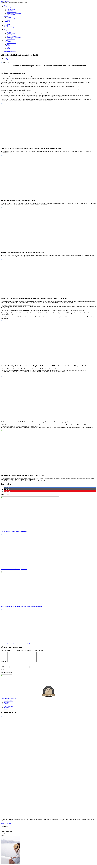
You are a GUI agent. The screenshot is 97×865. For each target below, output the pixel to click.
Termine (6, 25)
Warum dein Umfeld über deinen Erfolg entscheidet (14, 569)
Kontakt (6, 703)
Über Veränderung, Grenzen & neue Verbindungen (14, 531)
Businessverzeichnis (11, 18)
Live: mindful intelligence (10, 27)
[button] (6, 487)
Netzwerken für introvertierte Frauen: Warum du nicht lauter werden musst (20, 643)
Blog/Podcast (7, 21)
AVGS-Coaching (11, 9)
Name (2, 664)
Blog (8, 22)
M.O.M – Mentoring (12, 12)
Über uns (6, 16)
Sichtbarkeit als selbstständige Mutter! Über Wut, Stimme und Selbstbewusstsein (21, 606)
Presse (8, 20)
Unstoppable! (10, 10)
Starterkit (9, 8)
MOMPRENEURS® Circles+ (14, 13)
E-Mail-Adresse (5, 666)
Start (5, 5)
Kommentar (4, 661)
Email (2, 833)
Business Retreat (11, 14)
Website (2, 669)
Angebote (6, 6)
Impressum (6, 702)
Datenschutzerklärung (9, 701)
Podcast (8, 24)
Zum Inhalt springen (5, 1)
